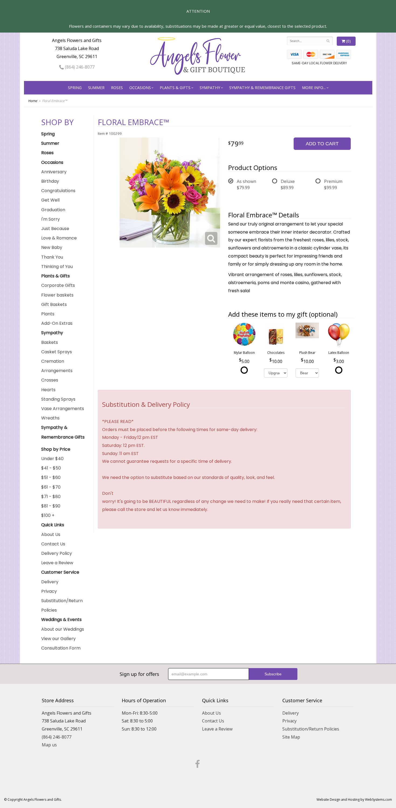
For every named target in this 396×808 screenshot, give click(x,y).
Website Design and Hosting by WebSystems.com (354, 799)
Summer (96, 87)
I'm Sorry (50, 219)
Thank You (52, 257)
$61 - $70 (51, 487)
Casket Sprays (56, 352)
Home (32, 100)
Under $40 (52, 459)
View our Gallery (58, 639)
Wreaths (50, 418)
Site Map (291, 737)
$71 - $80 (51, 496)
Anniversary (54, 172)
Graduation (53, 210)
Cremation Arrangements (56, 366)
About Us (50, 534)
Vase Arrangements (62, 408)
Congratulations (58, 191)
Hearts (48, 390)
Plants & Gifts (175, 87)
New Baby (51, 247)
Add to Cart (322, 143)
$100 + (47, 515)
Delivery (49, 582)
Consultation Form (61, 648)
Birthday (50, 181)
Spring (75, 87)
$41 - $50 (51, 468)
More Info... (314, 87)
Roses (117, 87)
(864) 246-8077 (79, 67)
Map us (49, 745)
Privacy (49, 591)
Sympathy (210, 87)
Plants (47, 314)
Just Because (55, 228)
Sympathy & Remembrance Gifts (262, 87)
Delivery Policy (56, 553)
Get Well (50, 200)
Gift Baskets (54, 304)
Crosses (49, 380)
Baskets (49, 342)
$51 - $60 (51, 477)
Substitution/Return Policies (62, 605)
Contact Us (53, 544)
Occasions (140, 87)
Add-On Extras (56, 323)
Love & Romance (59, 238)
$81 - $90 (50, 506)
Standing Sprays (58, 399)
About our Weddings (62, 629)
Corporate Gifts (58, 285)
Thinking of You (57, 266)
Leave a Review (57, 563)
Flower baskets (57, 295)
